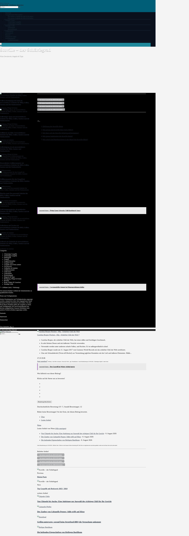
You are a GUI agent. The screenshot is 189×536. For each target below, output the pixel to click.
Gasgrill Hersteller (9, 261)
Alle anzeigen (61, 428)
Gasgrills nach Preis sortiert (13, 15)
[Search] (1, 46)
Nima (2, 56)
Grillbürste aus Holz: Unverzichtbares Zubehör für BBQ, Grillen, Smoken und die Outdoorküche (14, 135)
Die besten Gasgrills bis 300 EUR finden (20, 16)
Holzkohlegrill (8, 275)
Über (43, 417)
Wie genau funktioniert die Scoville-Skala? (58, 136)
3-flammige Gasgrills (14, 22)
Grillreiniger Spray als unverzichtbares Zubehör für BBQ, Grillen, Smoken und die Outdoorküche (14, 118)
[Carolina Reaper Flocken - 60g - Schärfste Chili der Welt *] (58, 332)
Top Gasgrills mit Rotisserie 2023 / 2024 (52, 489)
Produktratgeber (10, 38)
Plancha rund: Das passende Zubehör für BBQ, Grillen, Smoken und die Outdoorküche (14, 195)
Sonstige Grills (10, 26)
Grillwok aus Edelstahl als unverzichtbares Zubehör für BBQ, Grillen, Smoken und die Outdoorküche (14, 243)
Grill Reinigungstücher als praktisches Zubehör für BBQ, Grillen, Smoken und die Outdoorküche (14, 211)
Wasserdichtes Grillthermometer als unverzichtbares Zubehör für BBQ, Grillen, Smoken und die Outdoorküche (14, 165)
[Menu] (1, 44)
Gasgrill (6, 259)
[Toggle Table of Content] (38, 121)
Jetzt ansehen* (42, 361)
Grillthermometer (13, 40)
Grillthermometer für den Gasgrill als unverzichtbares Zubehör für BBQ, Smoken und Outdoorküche (14, 181)
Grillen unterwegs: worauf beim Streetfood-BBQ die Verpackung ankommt (69, 522)
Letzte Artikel (46, 420)
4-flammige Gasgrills (10, 256)
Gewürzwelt (8, 56)
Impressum (3, 316)
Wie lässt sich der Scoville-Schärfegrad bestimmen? (61, 133)
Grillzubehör (8, 273)
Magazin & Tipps (17, 56)
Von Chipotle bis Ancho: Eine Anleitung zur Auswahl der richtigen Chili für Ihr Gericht (72, 433)
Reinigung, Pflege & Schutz (8, 108)
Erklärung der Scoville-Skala (53, 126)
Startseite (3, 313)
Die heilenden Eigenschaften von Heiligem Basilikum (60, 440)
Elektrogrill (11, 27)
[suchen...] (19, 7)
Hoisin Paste (42, 477)
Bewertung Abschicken (44, 402)
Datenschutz (4, 320)
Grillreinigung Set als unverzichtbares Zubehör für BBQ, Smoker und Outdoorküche (12, 149)
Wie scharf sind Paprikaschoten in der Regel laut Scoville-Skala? (65, 139)
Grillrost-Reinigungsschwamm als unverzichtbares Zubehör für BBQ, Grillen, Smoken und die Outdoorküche (14, 102)
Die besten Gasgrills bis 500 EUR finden (20, 18)
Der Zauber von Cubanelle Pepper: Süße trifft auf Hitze (61, 437)
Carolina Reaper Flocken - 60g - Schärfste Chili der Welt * (58, 335)
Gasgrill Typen (10, 20)
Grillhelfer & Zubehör (7, 140)
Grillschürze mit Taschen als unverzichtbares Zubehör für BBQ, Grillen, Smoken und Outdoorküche (14, 227)
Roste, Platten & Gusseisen (8, 201)
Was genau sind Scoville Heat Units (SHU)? (58, 130)
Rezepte (6, 280)
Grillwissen (7, 272)
